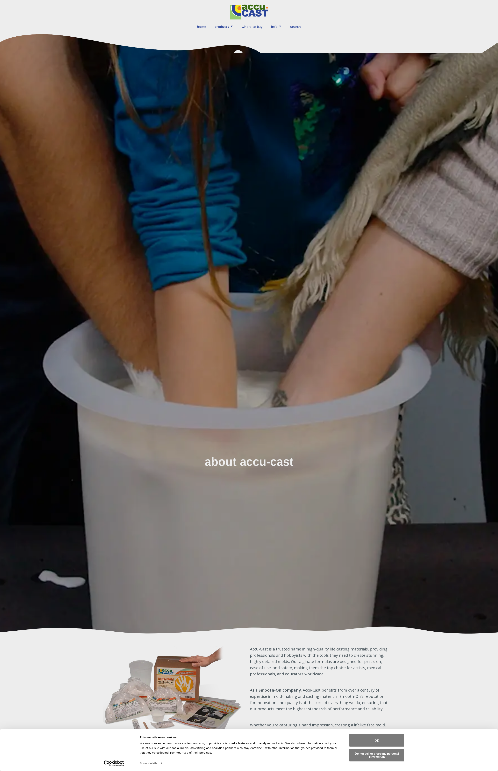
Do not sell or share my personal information (377, 755)
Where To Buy (252, 27)
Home (201, 27)
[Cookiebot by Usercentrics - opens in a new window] (114, 763)
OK (377, 740)
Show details (148, 763)
